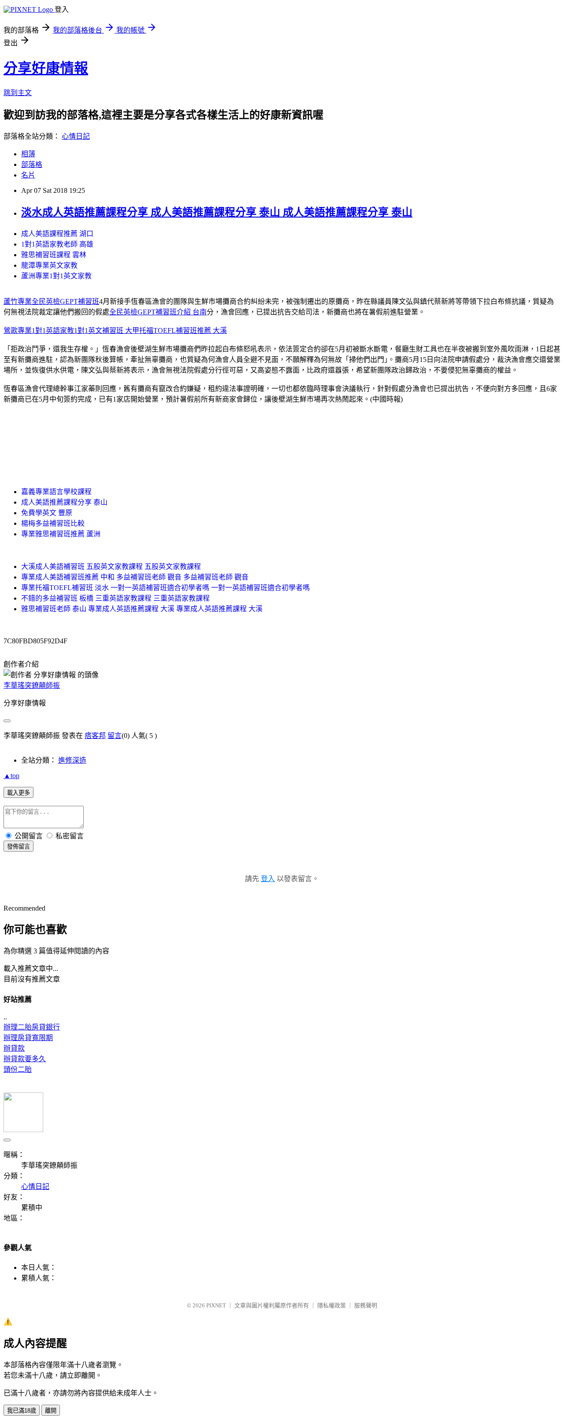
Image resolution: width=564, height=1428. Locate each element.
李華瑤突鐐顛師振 (32, 685)
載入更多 (18, 793)
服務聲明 (365, 1305)
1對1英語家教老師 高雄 (57, 244)
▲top (11, 775)
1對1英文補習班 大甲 (106, 330)
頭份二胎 (18, 1069)
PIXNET (216, 1305)
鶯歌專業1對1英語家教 (39, 330)
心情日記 (76, 136)
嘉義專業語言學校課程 (56, 491)
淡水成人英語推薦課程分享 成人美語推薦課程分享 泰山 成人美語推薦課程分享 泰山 (216, 212)
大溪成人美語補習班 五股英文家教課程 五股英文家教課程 (111, 566)
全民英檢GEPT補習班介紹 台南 (158, 312)
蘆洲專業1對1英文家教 (56, 276)
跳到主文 (18, 92)
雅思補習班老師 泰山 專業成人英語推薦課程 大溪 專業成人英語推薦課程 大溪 (142, 609)
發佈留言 (18, 846)
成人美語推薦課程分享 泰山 (64, 502)
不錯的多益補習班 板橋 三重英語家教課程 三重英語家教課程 (115, 598)
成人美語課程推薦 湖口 (57, 233)
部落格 (31, 164)
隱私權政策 (331, 1305)
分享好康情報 (46, 68)
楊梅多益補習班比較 (53, 523)
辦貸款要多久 (25, 1059)
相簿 (28, 154)
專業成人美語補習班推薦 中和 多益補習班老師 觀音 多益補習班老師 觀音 (135, 577)
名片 (28, 175)
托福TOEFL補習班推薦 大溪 (183, 330)
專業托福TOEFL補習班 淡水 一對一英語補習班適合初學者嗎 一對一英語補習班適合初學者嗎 (165, 587)
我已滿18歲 (21, 1410)
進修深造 (72, 760)
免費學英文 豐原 (46, 513)
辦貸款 (14, 1048)
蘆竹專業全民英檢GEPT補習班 (51, 301)
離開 (50, 1410)
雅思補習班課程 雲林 (53, 254)
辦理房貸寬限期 (28, 1037)
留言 (115, 735)
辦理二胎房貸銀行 (32, 1027)
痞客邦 (95, 735)
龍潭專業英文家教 (49, 265)
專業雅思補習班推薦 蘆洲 (60, 534)
